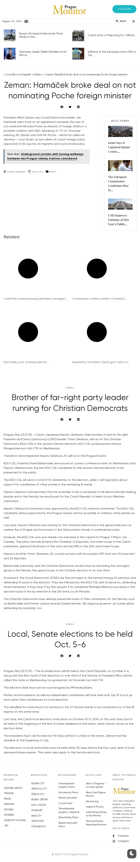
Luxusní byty (65, 803)
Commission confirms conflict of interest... (99, 298)
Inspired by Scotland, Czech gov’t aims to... (101, 362)
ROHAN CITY (37, 783)
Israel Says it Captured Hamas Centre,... (119, 147)
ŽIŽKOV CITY (37, 794)
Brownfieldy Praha (68, 817)
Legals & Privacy (95, 807)
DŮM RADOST (38, 827)
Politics (52, 172)
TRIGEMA (8, 793)
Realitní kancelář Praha (68, 825)
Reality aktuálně (68, 798)
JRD (6, 826)
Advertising (92, 801)
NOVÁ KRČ (36, 810)
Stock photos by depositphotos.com (96, 823)
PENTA (7, 799)
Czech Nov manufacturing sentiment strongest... (36, 298)
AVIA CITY (36, 816)
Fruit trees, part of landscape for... (26, 362)
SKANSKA (9, 804)
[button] (124, 9)
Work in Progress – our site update (96, 785)
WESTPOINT (37, 821)
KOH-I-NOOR (38, 805)
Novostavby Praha (68, 792)
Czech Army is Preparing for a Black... (112, 35)
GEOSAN (8, 810)
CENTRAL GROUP (13, 788)
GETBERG (9, 815)
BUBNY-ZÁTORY (39, 800)
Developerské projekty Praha (67, 785)
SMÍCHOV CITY (39, 789)
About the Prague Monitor (96, 794)
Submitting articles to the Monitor (96, 814)
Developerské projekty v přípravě (69, 810)
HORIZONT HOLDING (15, 820)
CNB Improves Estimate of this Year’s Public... (118, 219)
